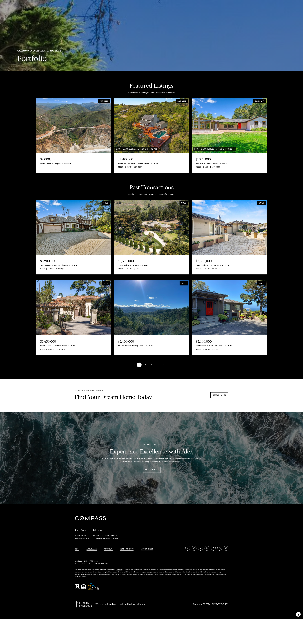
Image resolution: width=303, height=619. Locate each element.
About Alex (92, 549)
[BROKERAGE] (226, 548)
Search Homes (219, 395)
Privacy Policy (220, 604)
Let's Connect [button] (151, 470)
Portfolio (108, 549)
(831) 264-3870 (81, 535)
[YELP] (207, 548)
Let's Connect (147, 549)
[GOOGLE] (213, 548)
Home (77, 549)
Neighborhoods (127, 549)
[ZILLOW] (219, 548)
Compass (119, 569)
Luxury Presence (139, 604)
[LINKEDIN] (200, 548)
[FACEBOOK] (187, 548)
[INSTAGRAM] (194, 548)
